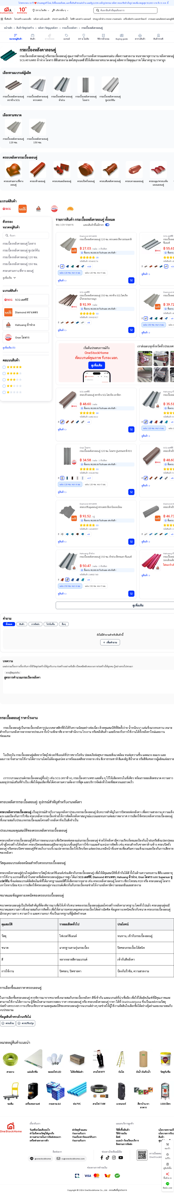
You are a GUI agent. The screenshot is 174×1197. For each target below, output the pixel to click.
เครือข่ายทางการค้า (39, 1140)
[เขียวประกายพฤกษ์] (166, 422)
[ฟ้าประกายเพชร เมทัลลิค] (83, 266)
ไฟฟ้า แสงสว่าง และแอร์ (80, 19)
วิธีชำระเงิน (121, 1133)
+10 (89, 266)
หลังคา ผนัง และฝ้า (41, 19)
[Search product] (97, 10)
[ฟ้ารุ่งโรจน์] (67, 266)
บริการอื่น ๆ (61, 10)
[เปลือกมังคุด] (156, 266)
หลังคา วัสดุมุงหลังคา (48, 27)
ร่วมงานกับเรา (79, 1133)
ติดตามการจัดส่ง (124, 1143)
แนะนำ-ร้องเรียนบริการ (127, 1140)
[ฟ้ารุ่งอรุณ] (151, 422)
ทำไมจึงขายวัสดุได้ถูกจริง (42, 1133)
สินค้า (21, 624)
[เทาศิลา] (146, 266)
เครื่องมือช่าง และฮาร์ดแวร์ (134, 19)
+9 (88, 534)
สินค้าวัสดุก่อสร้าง (25, 27)
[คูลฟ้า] (83, 478)
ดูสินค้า (61, 280)
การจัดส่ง (35, 624)
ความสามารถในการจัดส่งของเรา (45, 1136)
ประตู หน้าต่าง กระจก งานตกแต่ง (107, 19)
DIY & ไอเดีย (41, 10)
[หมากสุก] (151, 266)
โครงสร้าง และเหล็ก (22, 19)
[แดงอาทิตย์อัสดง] (156, 422)
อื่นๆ (64, 624)
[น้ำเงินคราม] (161, 422)
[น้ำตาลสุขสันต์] (77, 266)
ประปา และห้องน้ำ (60, 19)
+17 (89, 478)
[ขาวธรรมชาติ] (62, 266)
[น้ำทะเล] (161, 266)
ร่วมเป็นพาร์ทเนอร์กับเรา (84, 1136)
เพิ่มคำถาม (112, 642)
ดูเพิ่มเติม (7, 277)
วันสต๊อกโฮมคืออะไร (40, 1129)
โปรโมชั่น (51, 624)
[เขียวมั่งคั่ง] (72, 266)
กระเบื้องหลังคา (69, 27)
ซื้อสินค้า (8, 19)
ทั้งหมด (9, 624)
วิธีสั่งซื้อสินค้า (123, 1129)
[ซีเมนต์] (166, 266)
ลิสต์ (118, 1136)
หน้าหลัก (8, 27)
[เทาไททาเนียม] (77, 478)
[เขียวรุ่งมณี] (67, 478)
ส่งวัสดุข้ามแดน (79, 1129)
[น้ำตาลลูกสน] (72, 478)
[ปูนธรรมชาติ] (62, 478)
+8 (88, 322)
